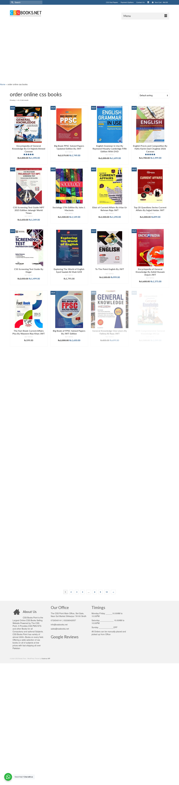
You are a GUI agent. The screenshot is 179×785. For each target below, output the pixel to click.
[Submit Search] (12, 2)
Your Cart (161, 2)
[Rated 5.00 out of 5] (28, 154)
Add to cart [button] (28, 162)
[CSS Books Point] (35, 13)
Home (2, 84)
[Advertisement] (84, 51)
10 (107, 592)
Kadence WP (46, 659)
